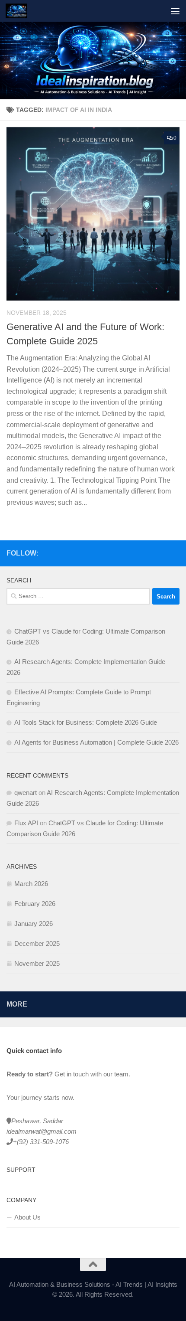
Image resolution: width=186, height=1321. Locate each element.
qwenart (25, 792)
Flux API (26, 823)
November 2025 (37, 963)
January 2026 (33, 923)
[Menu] (175, 11)
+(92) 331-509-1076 (41, 1141)
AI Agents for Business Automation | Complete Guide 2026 (96, 742)
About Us (27, 1217)
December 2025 (37, 943)
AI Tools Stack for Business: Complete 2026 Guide (85, 722)
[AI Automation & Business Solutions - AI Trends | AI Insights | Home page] (20, 10)
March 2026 (31, 883)
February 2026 (34, 903)
